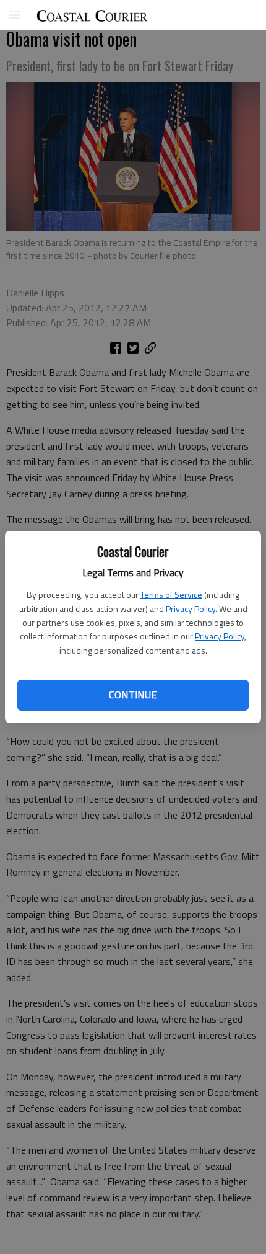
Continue (133, 694)
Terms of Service (171, 594)
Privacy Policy (190, 608)
